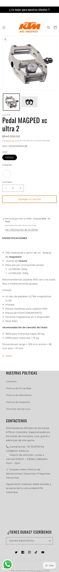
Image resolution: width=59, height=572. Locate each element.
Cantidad (7, 182)
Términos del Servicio (18, 409)
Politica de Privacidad (18, 388)
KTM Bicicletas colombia (24, 571)
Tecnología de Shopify (41, 571)
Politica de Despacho (18, 402)
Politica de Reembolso (19, 395)
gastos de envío (12, 140)
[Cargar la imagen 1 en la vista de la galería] (11, 102)
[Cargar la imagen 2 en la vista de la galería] (29, 102)
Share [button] (9, 356)
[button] (3, 27)
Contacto (11, 381)
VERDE (9, 157)
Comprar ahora (29, 208)
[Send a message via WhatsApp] (8, 564)
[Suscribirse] (49, 540)
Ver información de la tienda (21, 229)
